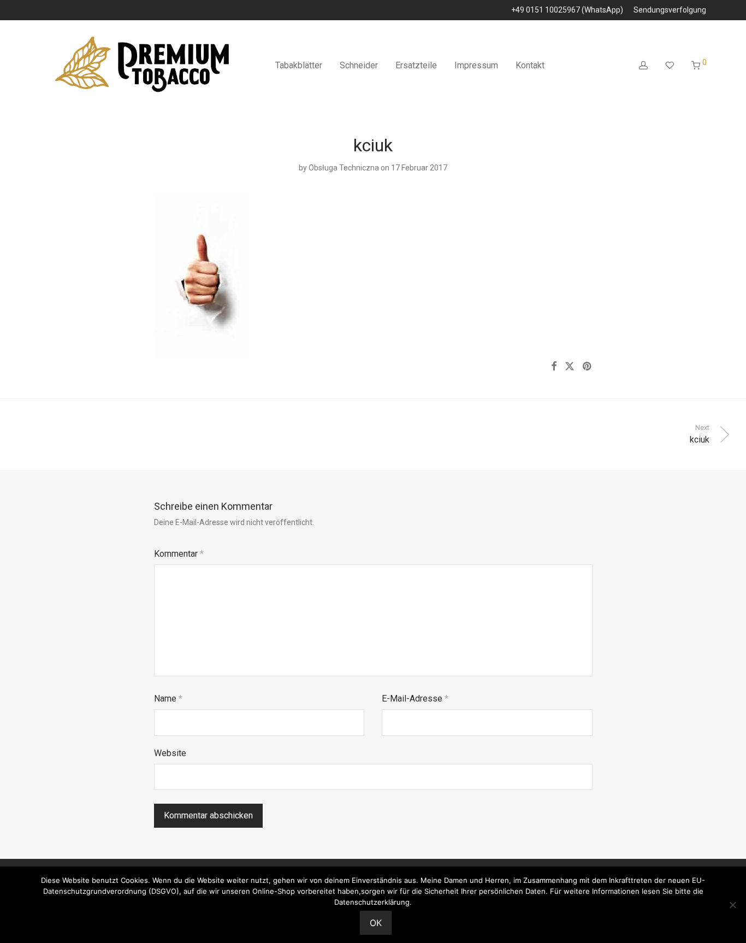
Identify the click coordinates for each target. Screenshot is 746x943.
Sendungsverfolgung (669, 10)
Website (170, 753)
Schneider (359, 65)
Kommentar (179, 554)
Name (168, 698)
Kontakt (530, 65)
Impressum (476, 65)
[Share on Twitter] (570, 366)
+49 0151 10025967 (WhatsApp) (567, 10)
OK (376, 922)
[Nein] (732, 904)
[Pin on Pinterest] (588, 366)
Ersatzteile (416, 65)
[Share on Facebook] (553, 366)
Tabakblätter (298, 65)
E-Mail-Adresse (415, 698)
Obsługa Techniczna (344, 167)
